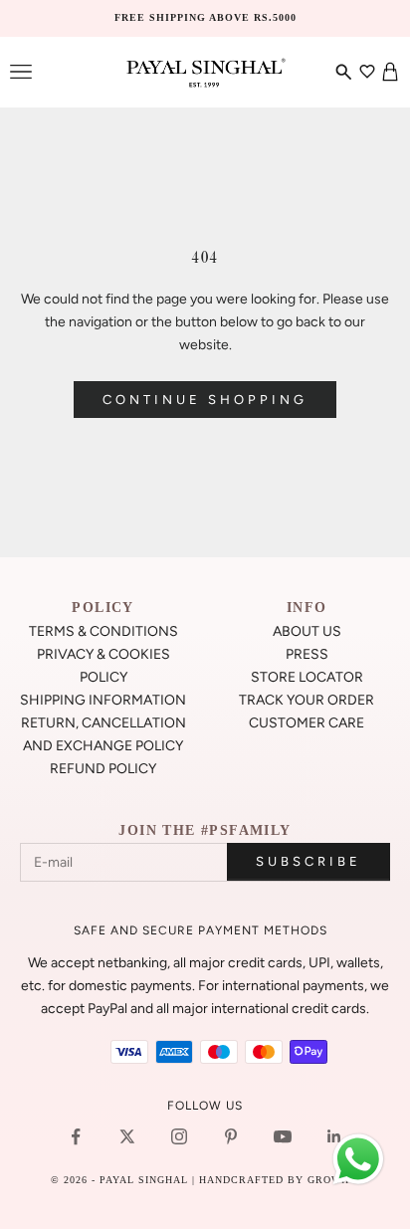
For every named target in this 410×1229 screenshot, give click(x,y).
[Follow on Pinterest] (231, 1136)
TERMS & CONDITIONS (103, 631)
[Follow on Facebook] (76, 1136)
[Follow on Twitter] (127, 1136)
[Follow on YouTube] (283, 1136)
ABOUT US (307, 631)
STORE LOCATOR (307, 677)
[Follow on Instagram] (179, 1136)
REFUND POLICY (103, 768)
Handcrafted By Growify (279, 1179)
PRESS (307, 654)
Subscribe (308, 861)
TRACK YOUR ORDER (306, 700)
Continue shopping (205, 399)
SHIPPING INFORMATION (103, 700)
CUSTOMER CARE (306, 723)
